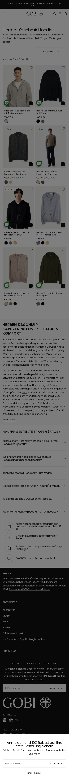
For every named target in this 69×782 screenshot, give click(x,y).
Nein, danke (34, 773)
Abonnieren (56, 763)
